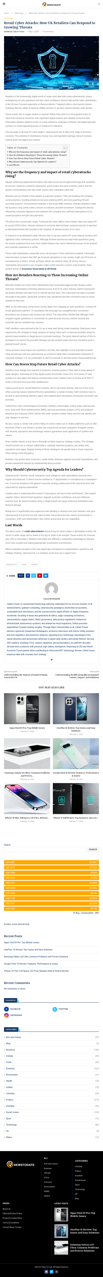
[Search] (99, 4)
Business (52, 1050)
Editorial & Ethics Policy (12, 1213)
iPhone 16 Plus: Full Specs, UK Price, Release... (27, 818)
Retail (24, 565)
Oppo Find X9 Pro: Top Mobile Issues (27, 728)
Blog (52, 1043)
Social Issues (52, 1112)
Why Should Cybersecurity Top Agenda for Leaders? (32, 162)
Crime (52, 1062)
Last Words (14, 165)
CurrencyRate (87, 913)
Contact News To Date (12, 1227)
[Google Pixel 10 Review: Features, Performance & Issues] (76, 753)
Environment (52, 1074)
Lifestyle (52, 1093)
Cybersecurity (11, 565)
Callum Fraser (19, 31)
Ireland (52, 1087)
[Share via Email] (45, 575)
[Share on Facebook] (28, 575)
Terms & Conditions (11, 1223)
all (46, 1158)
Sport (52, 1118)
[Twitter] (51, 1272)
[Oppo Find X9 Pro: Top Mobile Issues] (27, 708)
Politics (52, 1100)
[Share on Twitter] (33, 575)
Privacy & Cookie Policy (12, 1218)
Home (6, 13)
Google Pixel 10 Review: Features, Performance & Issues (31, 964)
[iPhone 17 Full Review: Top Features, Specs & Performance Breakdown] (76, 798)
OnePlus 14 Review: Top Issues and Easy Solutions (28, 949)
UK (52, 1131)
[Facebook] (46, 1272)
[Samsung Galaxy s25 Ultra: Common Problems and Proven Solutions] (27, 753)
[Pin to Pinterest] (39, 575)
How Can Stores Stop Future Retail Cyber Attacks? (32, 158)
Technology (18, 13)
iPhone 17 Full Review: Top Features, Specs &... (76, 818)
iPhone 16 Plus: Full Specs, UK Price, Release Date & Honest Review (36, 971)
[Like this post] (22, 575)
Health (52, 1081)
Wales (52, 1137)
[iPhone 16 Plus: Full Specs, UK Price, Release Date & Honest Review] (27, 798)
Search (7, 845)
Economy (52, 1068)
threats (34, 565)
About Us (6, 1209)
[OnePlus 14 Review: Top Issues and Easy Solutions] (76, 708)
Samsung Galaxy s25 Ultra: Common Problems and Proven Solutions (36, 956)
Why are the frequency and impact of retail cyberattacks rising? (37, 152)
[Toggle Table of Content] (64, 148)
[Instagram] (56, 1272)
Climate (52, 1056)
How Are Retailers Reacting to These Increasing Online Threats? (38, 155)
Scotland (52, 1106)
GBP (97, 913)
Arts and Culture (52, 1037)
